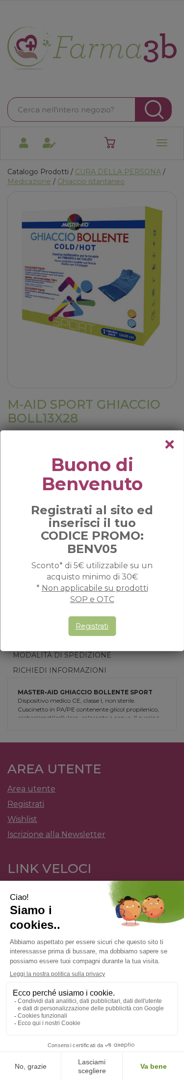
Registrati (92, 626)
